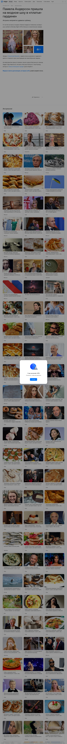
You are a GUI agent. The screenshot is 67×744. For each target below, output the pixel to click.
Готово (33, 379)
